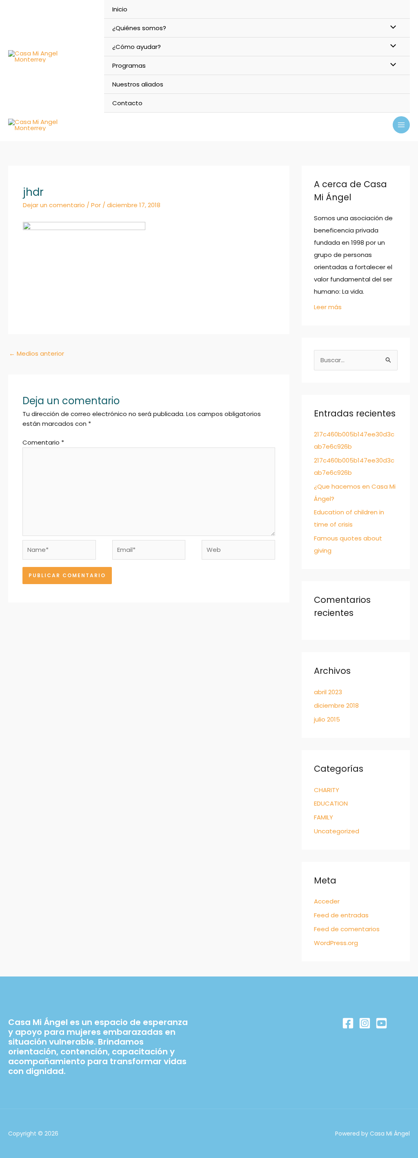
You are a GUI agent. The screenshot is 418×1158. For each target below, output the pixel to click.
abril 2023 (328, 692)
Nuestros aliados (137, 84)
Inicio (119, 9)
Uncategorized (336, 831)
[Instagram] (365, 1023)
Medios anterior (36, 353)
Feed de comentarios (347, 929)
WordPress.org (336, 943)
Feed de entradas (341, 915)
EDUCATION (331, 803)
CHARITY (326, 790)
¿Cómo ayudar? (136, 46)
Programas (129, 65)
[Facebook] (348, 1023)
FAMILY (323, 817)
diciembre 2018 (336, 705)
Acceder (327, 901)
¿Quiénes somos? (139, 28)
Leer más (328, 307)
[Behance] (381, 1023)
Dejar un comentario (54, 205)
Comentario (43, 442)
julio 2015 (327, 719)
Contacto (127, 103)
